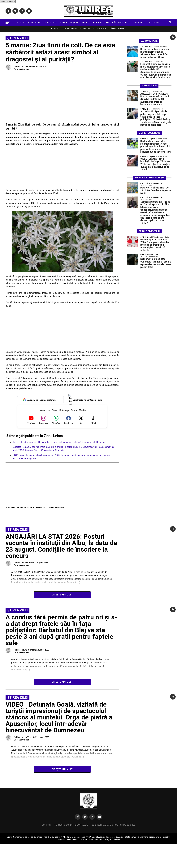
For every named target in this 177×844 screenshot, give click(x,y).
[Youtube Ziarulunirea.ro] (99, 817)
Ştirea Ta (97, 22)
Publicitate (70, 28)
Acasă (20, 22)
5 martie (41, 507)
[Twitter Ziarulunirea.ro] (85, 817)
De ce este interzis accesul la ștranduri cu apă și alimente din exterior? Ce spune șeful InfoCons (59, 442)
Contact (56, 28)
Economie (154, 22)
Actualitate (34, 22)
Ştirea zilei (50, 22)
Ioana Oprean (23, 69)
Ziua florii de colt (57, 507)
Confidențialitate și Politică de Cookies (102, 28)
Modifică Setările (8, 1)
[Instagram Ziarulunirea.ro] (92, 817)
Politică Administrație (118, 22)
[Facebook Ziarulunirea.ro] (77, 817)
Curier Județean (69, 22)
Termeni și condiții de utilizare (71, 825)
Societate (139, 22)
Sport (85, 22)
